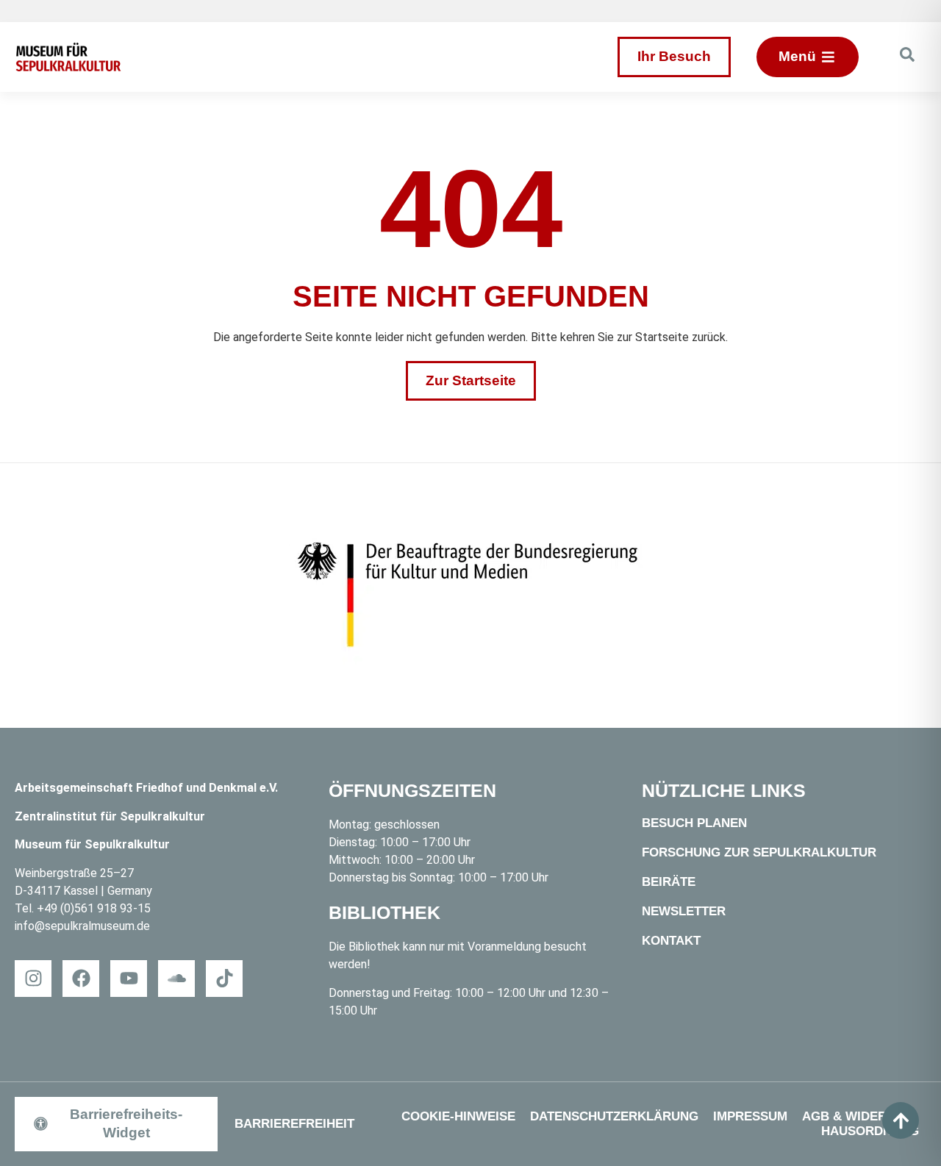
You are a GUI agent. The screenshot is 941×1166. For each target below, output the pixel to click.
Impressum (750, 1116)
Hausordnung (870, 1131)
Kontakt (671, 941)
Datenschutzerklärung (614, 1116)
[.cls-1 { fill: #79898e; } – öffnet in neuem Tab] (224, 978)
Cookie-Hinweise (458, 1116)
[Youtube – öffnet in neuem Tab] (128, 978)
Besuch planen (694, 823)
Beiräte (668, 882)
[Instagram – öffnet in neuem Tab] (33, 978)
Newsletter (684, 911)
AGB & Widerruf (857, 1116)
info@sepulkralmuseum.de (82, 926)
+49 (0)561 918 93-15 (94, 908)
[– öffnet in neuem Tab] (470, 595)
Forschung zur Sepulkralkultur (759, 852)
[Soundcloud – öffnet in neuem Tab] (176, 978)
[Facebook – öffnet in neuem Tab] (80, 978)
